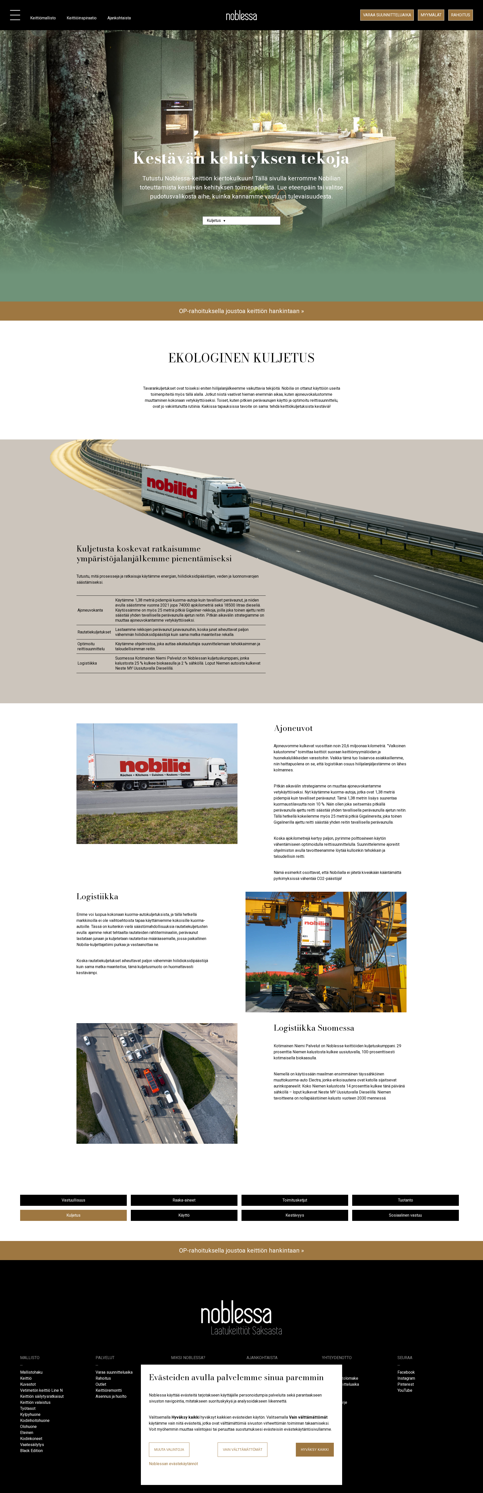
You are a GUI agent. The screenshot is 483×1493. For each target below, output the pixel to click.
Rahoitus (460, 15)
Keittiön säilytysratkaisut (42, 1396)
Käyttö (184, 1215)
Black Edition (31, 1450)
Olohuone (28, 1426)
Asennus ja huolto (111, 1396)
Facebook (406, 1372)
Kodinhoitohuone (35, 1420)
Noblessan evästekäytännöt (173, 1463)
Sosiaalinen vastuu (405, 1215)
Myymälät (431, 15)
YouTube (404, 1390)
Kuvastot (28, 1384)
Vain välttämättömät (242, 1450)
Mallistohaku (31, 1372)
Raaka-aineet (184, 1200)
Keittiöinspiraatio (82, 18)
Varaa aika (387, 15)
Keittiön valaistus (35, 1402)
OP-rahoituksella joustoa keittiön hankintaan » (241, 311)
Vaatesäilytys (32, 1444)
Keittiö (26, 1378)
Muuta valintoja (169, 1450)
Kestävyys (295, 1215)
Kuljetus (73, 1215)
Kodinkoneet (31, 1438)
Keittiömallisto (43, 18)
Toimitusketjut (295, 1200)
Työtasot (27, 1408)
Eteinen (26, 1432)
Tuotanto (405, 1200)
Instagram (406, 1378)
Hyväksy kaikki (315, 1450)
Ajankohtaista (119, 18)
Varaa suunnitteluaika (114, 1372)
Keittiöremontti (109, 1390)
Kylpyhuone (30, 1414)
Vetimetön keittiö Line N (41, 1390)
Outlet (101, 1384)
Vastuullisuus (73, 1200)
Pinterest (405, 1384)
